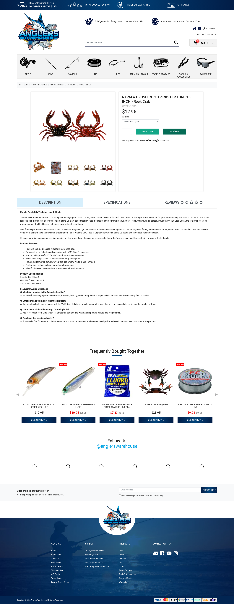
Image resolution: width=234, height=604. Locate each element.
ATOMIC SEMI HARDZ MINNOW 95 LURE (78, 405)
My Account (56, 562)
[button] (174, 132)
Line (121, 562)
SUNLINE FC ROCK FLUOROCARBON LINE (195, 405)
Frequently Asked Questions (97, 566)
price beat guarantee (138, 5)
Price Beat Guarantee (94, 558)
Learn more (164, 141)
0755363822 (211, 29)
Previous (17, 393)
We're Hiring (56, 578)
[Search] (176, 43)
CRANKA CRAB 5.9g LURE (156, 404)
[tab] (50, 202)
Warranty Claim (91, 555)
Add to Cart (147, 131)
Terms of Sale (57, 570)
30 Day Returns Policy (94, 551)
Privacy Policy (158, 496)
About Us (55, 558)
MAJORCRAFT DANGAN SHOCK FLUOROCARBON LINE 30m (117, 405)
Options (125, 117)
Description (50, 202)
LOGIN (200, 34)
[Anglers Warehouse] (38, 31)
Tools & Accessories (127, 574)
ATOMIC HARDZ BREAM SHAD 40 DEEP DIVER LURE (39, 405)
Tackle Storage (125, 570)
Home (53, 551)
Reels (121, 555)
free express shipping (43, 5)
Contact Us (56, 555)
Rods (121, 551)
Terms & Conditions (145, 496)
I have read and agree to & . (142, 496)
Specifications (117, 202)
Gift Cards (183, 5)
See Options (39, 419)
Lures (121, 566)
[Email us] (156, 553)
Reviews (172, 202)
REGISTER (212, 34)
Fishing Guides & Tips (60, 582)
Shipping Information (94, 562)
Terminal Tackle (126, 578)
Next (216, 393)
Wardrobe (123, 582)
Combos (122, 558)
